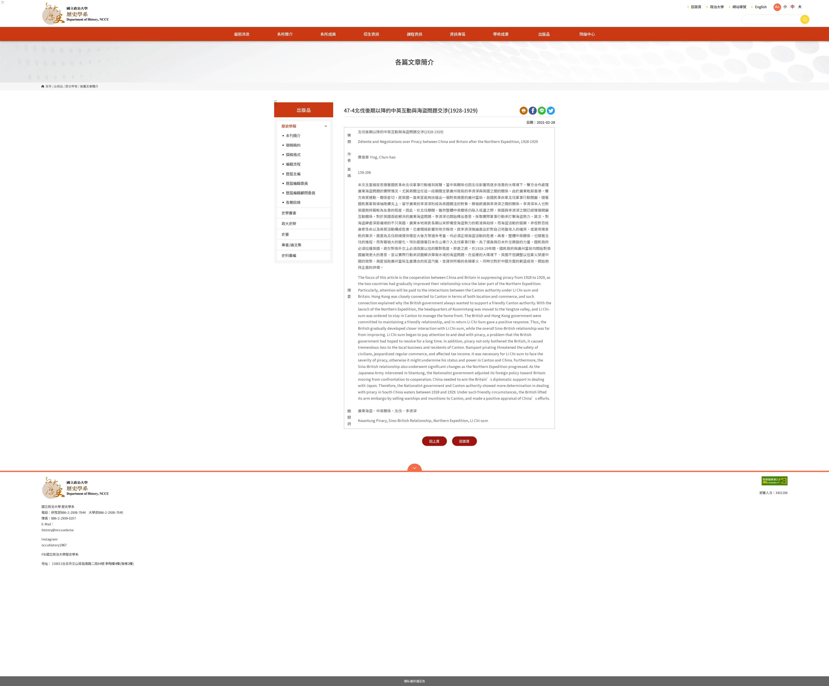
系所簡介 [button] (285, 34)
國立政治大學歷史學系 (45, 5)
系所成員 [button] (328, 34)
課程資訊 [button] (414, 34)
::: (2, 1)
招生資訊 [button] (371, 34)
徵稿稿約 (293, 145)
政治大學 (717, 7)
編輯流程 (293, 164)
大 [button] (800, 6)
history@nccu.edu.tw (57, 530)
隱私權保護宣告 (414, 681)
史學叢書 (289, 212)
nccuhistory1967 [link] (53, 545)
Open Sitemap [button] (414, 468)
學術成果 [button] (501, 34)
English (761, 7)
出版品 (58, 86)
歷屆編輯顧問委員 (300, 192)
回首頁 (696, 7)
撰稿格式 (293, 154)
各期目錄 (293, 202)
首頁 (49, 86)
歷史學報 (71, 86)
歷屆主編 (293, 173)
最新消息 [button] (242, 34)
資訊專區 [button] (457, 34)
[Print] (524, 111)
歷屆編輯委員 (297, 183)
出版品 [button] (544, 34)
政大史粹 (289, 223)
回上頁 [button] (434, 441)
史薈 (285, 234)
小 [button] (785, 6)
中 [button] (792, 6)
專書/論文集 (291, 244)
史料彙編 (289, 255)
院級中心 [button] (587, 34)
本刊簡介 (293, 135)
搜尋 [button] (804, 19)
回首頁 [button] (464, 441)
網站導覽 (739, 7)
